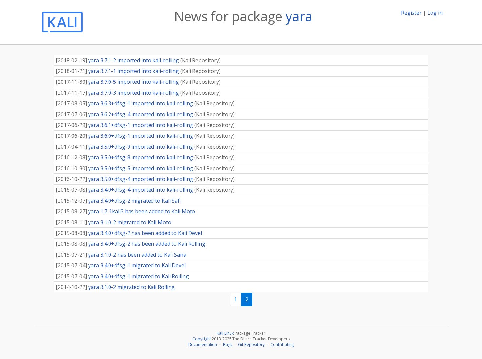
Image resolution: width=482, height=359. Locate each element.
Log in (435, 12)
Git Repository (251, 344)
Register (411, 12)
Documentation (202, 344)
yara (299, 16)
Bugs (227, 344)
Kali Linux (225, 333)
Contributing (282, 344)
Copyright (201, 339)
